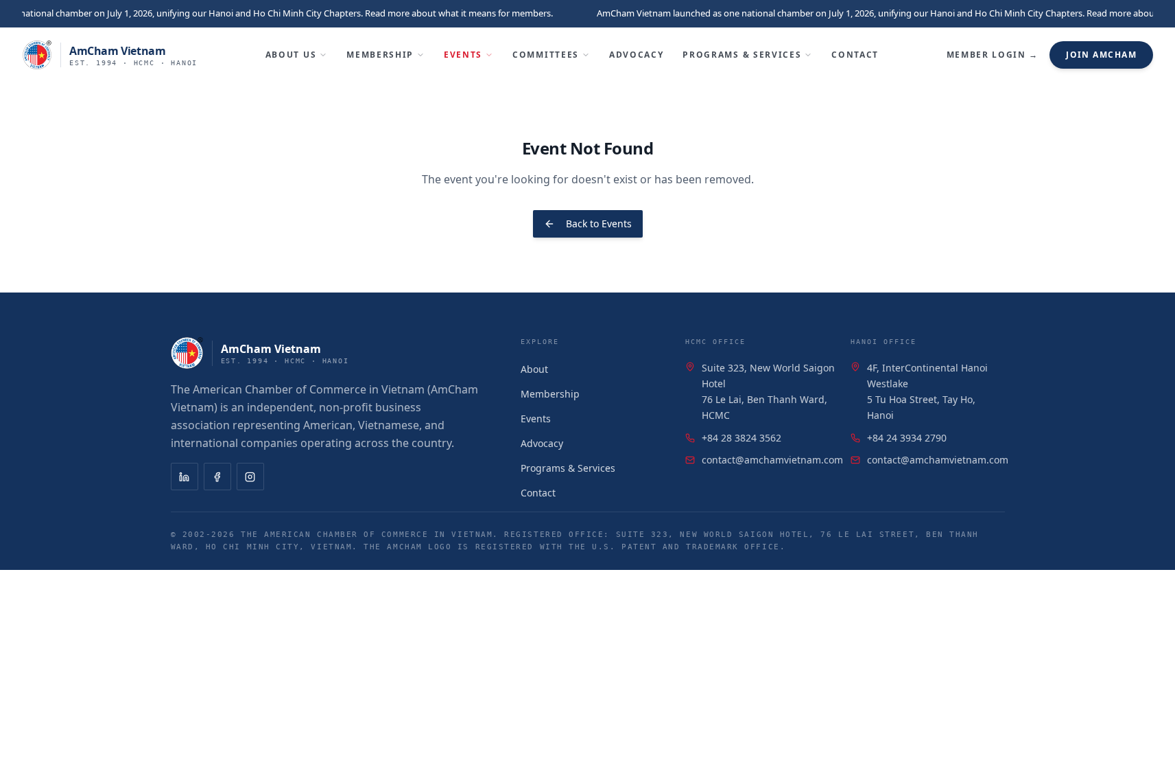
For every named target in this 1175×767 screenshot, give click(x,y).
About (534, 369)
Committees (545, 54)
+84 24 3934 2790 (907, 437)
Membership (380, 54)
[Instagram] (250, 476)
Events (463, 54)
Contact (855, 54)
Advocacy (636, 54)
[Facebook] (217, 476)
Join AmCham (1101, 54)
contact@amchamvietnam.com (772, 459)
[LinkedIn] (184, 476)
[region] (587, 13)
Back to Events (599, 223)
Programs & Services (742, 54)
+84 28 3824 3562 (741, 437)
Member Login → (993, 54)
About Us (290, 54)
